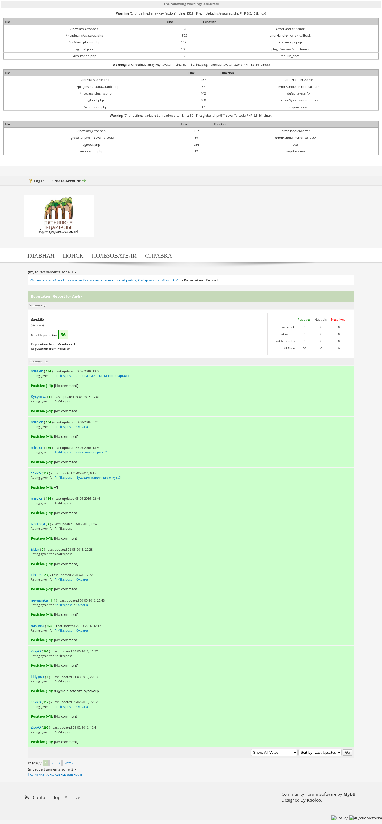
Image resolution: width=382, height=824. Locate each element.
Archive (72, 797)
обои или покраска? (91, 452)
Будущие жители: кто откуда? (98, 477)
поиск (73, 255)
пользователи (114, 255)
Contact (41, 797)
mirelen (37, 371)
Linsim (36, 574)
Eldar (35, 549)
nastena (37, 625)
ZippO (36, 651)
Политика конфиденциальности (55, 774)
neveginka (39, 600)
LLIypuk (37, 676)
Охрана (82, 426)
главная (41, 255)
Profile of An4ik (169, 280)
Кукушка (38, 396)
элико (36, 472)
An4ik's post (63, 376)
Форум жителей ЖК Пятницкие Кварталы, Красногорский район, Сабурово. (92, 280)
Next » (68, 763)
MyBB (349, 794)
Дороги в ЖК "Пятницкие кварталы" (103, 376)
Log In (39, 181)
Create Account (66, 181)
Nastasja (38, 523)
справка (158, 255)
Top (57, 797)
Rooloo (314, 800)
